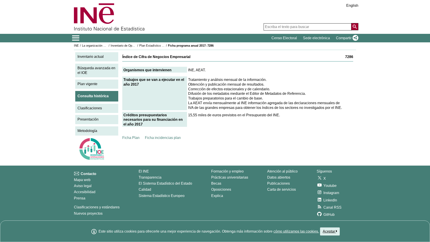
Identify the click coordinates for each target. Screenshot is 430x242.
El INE (144, 171)
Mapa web (82, 180)
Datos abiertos (278, 177)
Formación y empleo (227, 171)
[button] (346, 38)
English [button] (352, 5)
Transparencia (150, 177)
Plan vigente (87, 84)
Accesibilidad (84, 192)
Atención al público (282, 171)
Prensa (79, 198)
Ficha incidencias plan (163, 138)
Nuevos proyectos (88, 213)
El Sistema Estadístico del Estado (165, 183)
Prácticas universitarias (229, 177)
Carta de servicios (281, 189)
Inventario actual (90, 56)
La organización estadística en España (107, 45)
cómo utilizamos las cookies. (296, 231)
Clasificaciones (89, 108)
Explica (217, 196)
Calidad (145, 189)
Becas (216, 183)
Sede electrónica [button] (316, 38)
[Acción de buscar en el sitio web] (354, 26)
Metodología (87, 131)
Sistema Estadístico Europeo (162, 196)
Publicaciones (278, 183)
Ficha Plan (131, 138)
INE (76, 45)
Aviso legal (83, 186)
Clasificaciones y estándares (97, 207)
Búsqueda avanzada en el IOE (96, 70)
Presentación (88, 119)
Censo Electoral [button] (284, 38)
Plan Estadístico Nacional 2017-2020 (163, 45)
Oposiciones (221, 189)
